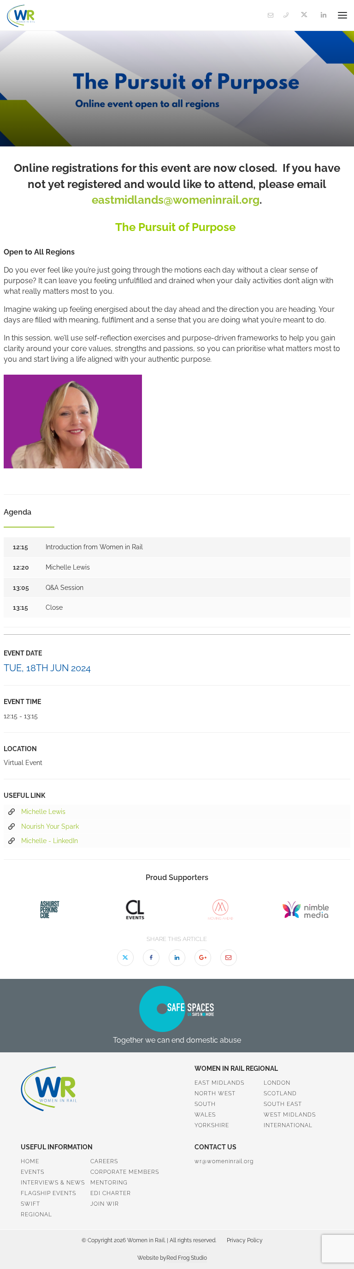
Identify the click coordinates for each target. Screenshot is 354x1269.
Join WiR (104, 1204)
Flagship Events (48, 1193)
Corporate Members (124, 1172)
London (277, 1083)
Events (32, 1172)
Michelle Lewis (43, 811)
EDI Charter (110, 1193)
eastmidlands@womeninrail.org (176, 199)
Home (30, 1161)
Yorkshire (212, 1125)
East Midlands (219, 1083)
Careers (104, 1161)
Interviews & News (53, 1182)
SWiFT (30, 1204)
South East (283, 1104)
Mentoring (109, 1182)
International (288, 1125)
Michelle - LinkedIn (49, 840)
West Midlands (290, 1114)
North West (215, 1093)
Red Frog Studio (186, 1258)
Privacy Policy (245, 1240)
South (205, 1104)
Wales (205, 1114)
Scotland (280, 1093)
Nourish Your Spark (50, 826)
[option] (49, 909)
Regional (36, 1214)
